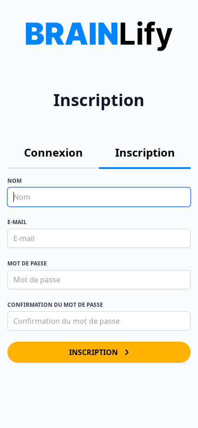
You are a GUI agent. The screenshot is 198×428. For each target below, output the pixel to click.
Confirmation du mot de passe (55, 305)
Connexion (53, 152)
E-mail (17, 222)
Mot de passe (27, 263)
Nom (14, 181)
